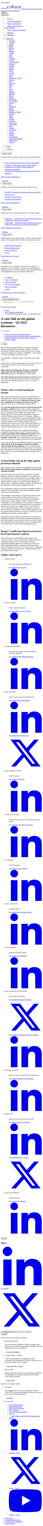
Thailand (11, 133)
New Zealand (13, 101)
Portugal (11, 110)
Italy (10, 87)
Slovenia (11, 121)
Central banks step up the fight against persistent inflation (23, 336)
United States (13, 140)
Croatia (11, 60)
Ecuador (11, 66)
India (10, 82)
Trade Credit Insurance (16, 1405)
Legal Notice (9, 1518)
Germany (12, 73)
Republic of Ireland (15, 112)
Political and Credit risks (16, 1408)
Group (11, 76)
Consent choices (10, 1523)
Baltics (11, 46)
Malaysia (11, 94)
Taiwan (11, 131)
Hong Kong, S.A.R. (15, 78)
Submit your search (27, 302)
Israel (10, 85)
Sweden (11, 128)
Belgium (11, 48)
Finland (11, 69)
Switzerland (12, 130)
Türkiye (11, 135)
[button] (9, 19)
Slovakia (11, 119)
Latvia (11, 90)
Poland (11, 108)
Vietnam (11, 142)
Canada (11, 53)
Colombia (12, 58)
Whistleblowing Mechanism (13, 1522)
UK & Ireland (13, 137)
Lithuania (12, 92)
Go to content (5, 2)
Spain (10, 126)
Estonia (11, 67)
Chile (10, 55)
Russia (11, 115)
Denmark (12, 64)
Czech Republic (14, 62)
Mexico (11, 96)
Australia (11, 42)
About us (12, 1414)
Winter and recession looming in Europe (17, 334)
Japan (10, 89)
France (11, 71)
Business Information (15, 1406)
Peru (10, 105)
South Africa (13, 123)
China (11, 57)
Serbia (11, 117)
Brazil (11, 50)
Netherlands (12, 99)
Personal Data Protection (12, 1520)
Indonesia (12, 83)
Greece (11, 74)
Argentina (12, 41)
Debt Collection (14, 1410)
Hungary (11, 80)
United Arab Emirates (15, 139)
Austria (11, 44)
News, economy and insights (18, 1412)
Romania (11, 114)
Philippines (12, 107)
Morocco (11, 98)
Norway (11, 103)
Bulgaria (11, 51)
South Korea (13, 124)
